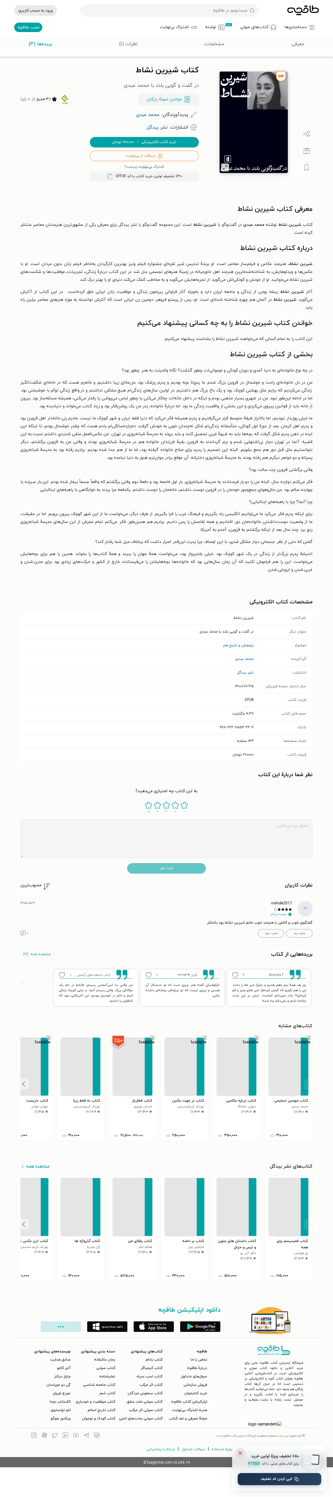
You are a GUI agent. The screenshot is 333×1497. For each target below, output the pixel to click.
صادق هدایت (60, 1359)
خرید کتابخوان (195, 1393)
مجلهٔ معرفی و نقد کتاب (188, 1418)
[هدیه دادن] (307, 151)
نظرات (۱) (128, 44)
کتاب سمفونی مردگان (145, 1393)
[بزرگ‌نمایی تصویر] (225, 167)
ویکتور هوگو (61, 1418)
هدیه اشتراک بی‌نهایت (189, 1410)
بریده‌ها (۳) (40, 44)
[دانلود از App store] (154, 1326)
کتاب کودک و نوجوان (98, 1418)
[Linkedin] (65, 1436)
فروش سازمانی (195, 1384)
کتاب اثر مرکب (151, 1384)
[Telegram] (86, 1436)
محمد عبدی (244, 658)
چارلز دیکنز (62, 1376)
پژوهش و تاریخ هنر (238, 645)
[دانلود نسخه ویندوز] (107, 1326)
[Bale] (97, 1436)
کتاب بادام (154, 1359)
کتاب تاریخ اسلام (101, 1410)
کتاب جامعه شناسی (99, 1384)
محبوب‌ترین (30, 885)
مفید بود (299, 933)
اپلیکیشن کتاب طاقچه (189, 1401)
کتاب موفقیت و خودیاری (95, 1401)
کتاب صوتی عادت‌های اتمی (141, 1418)
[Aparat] (44, 1436)
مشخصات (214, 44)
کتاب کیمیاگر (152, 1368)
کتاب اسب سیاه (150, 1376)
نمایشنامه (107, 1376)
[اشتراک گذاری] (307, 134)
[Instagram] (34, 1436)
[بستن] (240, 1453)
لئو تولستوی (61, 1410)
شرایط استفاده (223, 1449)
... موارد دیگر (61, 1326)
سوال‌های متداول (194, 1376)
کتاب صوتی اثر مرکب (146, 1410)
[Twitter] (55, 1436)
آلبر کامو (64, 1368)
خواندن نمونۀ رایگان (164, 99)
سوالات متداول (193, 1449)
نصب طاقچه (28, 27)
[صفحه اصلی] (303, 10)
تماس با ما (198, 1359)
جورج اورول (62, 1393)
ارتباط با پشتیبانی (161, 1449)
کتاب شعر (107, 1393)
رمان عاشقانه (104, 1359)
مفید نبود (271, 933)
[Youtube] (76, 1436)
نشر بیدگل (245, 672)
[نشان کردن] (307, 167)
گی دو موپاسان (58, 1384)
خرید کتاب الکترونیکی (144, 142)
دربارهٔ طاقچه (197, 1368)
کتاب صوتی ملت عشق (145, 1401)
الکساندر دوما (60, 1401)
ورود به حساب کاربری (35, 10)
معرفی (298, 44)
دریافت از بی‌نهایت (140, 155)
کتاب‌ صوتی (105, 1368)
